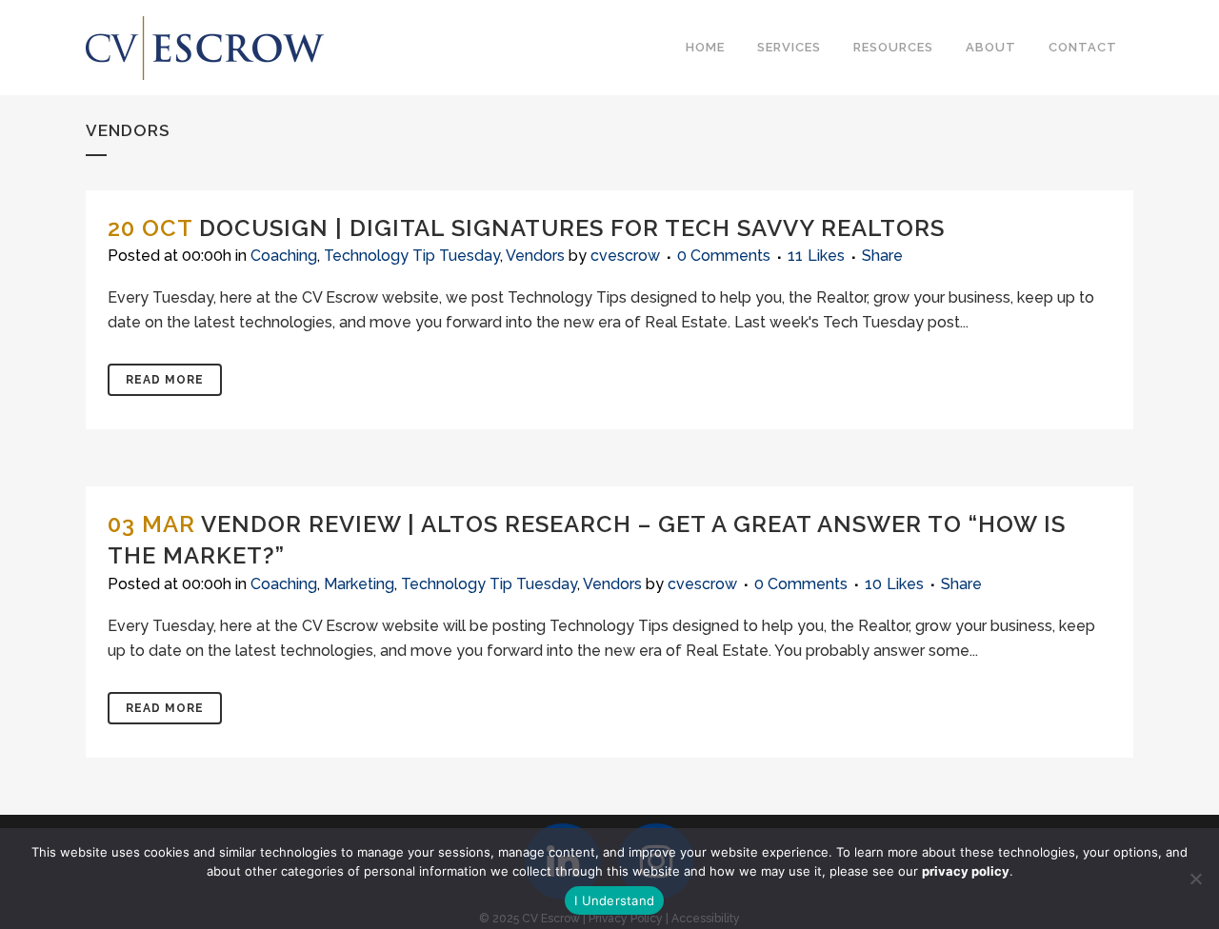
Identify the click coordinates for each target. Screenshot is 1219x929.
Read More (165, 379)
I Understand (614, 900)
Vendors (535, 256)
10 (894, 584)
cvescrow (625, 256)
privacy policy (965, 871)
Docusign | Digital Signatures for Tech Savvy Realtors (572, 228)
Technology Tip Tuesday (412, 256)
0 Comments (723, 256)
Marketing (359, 584)
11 (816, 256)
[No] (1195, 878)
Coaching (283, 256)
